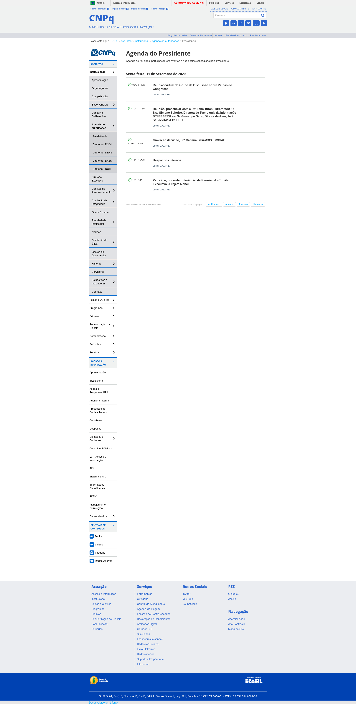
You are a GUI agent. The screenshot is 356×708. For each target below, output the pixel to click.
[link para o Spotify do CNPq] (256, 23)
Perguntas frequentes (177, 35)
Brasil (101, 3)
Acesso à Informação (98, 363)
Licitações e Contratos (96, 438)
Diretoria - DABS (102, 160)
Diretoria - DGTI (102, 169)
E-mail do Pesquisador (236, 35)
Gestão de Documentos (99, 253)
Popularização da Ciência (100, 326)
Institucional (142, 41)
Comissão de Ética (99, 241)
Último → (258, 204)
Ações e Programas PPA (99, 390)
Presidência (189, 41)
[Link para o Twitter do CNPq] (248, 23)
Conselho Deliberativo (99, 114)
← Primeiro (214, 204)
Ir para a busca (139, 9)
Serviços (218, 35)
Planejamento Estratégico (98, 506)
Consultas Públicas (101, 448)
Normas (96, 232)
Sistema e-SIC (98, 476)
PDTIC (93, 496)
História (96, 263)
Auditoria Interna (99, 400)
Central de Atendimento (201, 35)
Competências (100, 96)
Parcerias (95, 344)
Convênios (96, 420)
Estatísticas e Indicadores (99, 281)
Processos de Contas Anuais (98, 410)
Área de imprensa (258, 35)
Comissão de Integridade (99, 202)
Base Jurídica (100, 104)
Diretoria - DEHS (102, 152)
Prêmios (94, 316)
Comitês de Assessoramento (101, 190)
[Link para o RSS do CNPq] (264, 23)
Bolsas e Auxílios (99, 300)
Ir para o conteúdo (99, 9)
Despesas (95, 428)
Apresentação (100, 80)
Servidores (98, 271)
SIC (92, 468)
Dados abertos (98, 516)
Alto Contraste (240, 9)
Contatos (97, 291)
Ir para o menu (120, 9)
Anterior (229, 204)
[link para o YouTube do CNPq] (226, 23)
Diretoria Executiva (97, 178)
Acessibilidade (219, 9)
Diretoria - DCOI (102, 144)
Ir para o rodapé (159, 9)
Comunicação (98, 336)
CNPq (114, 41)
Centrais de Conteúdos (98, 527)
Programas (96, 308)
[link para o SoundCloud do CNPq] (233, 23)
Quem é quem (100, 212)
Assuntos (126, 41)
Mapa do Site (259, 9)
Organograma (100, 88)
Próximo (243, 204)
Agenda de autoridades (165, 41)
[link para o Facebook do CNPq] (241, 23)
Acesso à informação (124, 2)
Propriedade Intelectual (99, 222)
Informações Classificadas (97, 486)
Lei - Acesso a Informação (98, 458)
